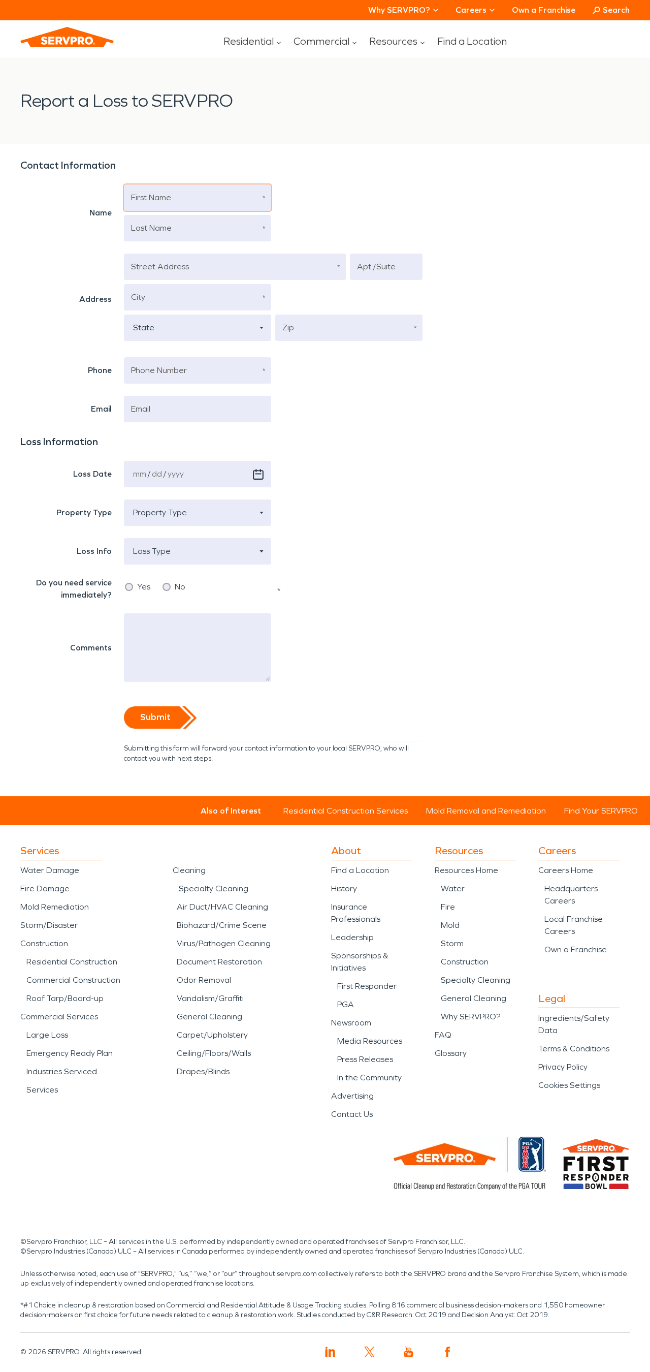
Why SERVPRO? (470, 1016)
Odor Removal (204, 980)
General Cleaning (209, 1016)
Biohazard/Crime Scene (222, 925)
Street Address (156, 255)
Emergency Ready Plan (69, 1053)
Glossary (451, 1053)
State (141, 315)
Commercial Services (59, 1016)
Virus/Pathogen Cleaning (224, 943)
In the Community (369, 1077)
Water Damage (49, 870)
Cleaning (189, 870)
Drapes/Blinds (203, 1071)
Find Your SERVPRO (601, 811)
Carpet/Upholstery (212, 1035)
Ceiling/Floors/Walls (214, 1053)
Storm (452, 943)
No (180, 587)
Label (37, 462)
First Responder (367, 986)
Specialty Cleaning (213, 888)
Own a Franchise (543, 10)
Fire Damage (45, 888)
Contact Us (352, 1114)
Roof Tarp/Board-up (65, 998)
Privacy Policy (563, 1067)
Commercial (321, 41)
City (138, 285)
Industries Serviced (61, 1071)
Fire (448, 907)
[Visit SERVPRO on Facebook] (447, 1352)
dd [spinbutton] (157, 474)
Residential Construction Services (345, 811)
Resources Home (466, 870)
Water (453, 888)
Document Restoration (219, 961)
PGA (345, 1004)
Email (141, 397)
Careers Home (565, 870)
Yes (143, 587)
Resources (393, 41)
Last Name (150, 216)
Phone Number (157, 358)
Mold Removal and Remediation (486, 811)
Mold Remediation (54, 907)
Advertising (352, 1096)
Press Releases (365, 1059)
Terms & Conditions (573, 1048)
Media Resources (369, 1041)
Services (42, 1090)
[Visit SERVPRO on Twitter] (369, 1352)
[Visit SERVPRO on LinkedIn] (330, 1352)
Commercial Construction (73, 980)
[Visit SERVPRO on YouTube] (408, 1352)
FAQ (443, 1035)
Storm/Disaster (49, 925)
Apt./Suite (375, 255)
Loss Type (148, 539)
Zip (288, 315)
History (344, 888)
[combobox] (197, 328)
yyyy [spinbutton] (176, 474)
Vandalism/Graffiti (210, 998)
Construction (44, 943)
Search (616, 10)
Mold (450, 925)
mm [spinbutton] (139, 474)
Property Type (155, 500)
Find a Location (472, 41)
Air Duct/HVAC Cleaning (222, 907)
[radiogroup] (197, 587)
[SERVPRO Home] (67, 37)
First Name (150, 185)
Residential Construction (71, 961)
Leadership (352, 937)
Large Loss (47, 1035)
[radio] (129, 587)
